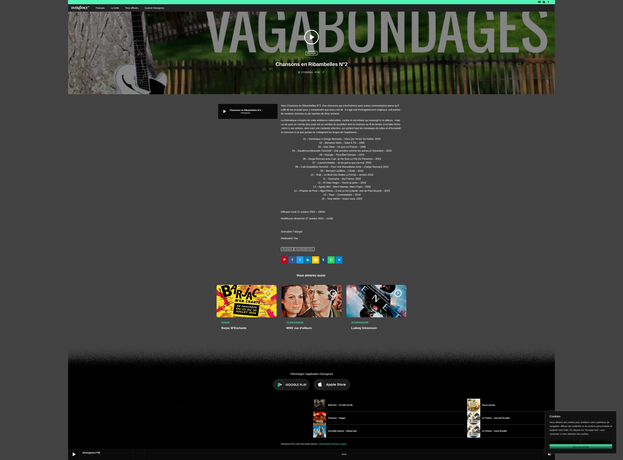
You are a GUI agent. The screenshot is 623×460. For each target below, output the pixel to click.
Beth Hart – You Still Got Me (340, 405)
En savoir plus (565, 441)
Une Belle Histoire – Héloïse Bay (342, 431)
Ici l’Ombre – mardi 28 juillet (494, 431)
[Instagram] (544, 2)
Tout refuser (596, 441)
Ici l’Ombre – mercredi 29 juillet (496, 418)
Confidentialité (324, 444)
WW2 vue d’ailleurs (299, 328)
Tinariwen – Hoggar (336, 418)
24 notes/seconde (295, 322)
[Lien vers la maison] (80, 8)
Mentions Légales (339, 444)
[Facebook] (548, 2)
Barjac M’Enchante (234, 328)
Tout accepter (581, 447)
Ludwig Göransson (364, 328)
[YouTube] (539, 2)
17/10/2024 (305, 72)
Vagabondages (304, 249)
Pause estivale (488, 405)
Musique (311, 53)
